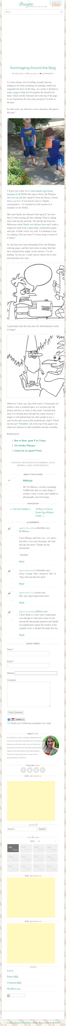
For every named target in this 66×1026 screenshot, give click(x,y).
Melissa (19, 74)
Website (10, 673)
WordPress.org (13, 988)
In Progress (42, 463)
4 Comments (47, 74)
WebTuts (55, 1022)
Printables (23, 423)
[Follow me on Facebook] (23, 770)
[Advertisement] (33, 44)
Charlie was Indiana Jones (34, 224)
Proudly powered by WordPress (19, 1022)
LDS (39, 741)
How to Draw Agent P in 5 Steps (29, 440)
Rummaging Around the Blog (33, 68)
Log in (10, 970)
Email (10, 661)
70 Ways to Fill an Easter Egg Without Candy (45, 512)
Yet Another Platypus (24, 445)
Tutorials (30, 95)
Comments (14, 982)
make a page (12, 92)
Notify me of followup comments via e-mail (31, 723)
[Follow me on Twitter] (30, 770)
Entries (12, 976)
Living (29, 465)
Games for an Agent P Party (28, 450)
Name (10, 649)
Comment (11, 679)
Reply (22, 561)
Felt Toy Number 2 (20, 508)
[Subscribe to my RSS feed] (42, 770)
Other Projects (40, 465)
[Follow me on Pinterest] (36, 770)
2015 (32, 841)
